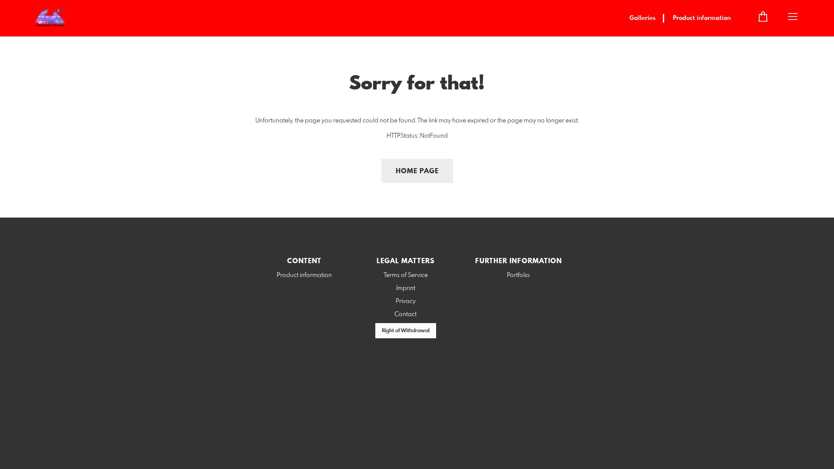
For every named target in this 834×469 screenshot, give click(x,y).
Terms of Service (406, 275)
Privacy (406, 301)
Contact (405, 314)
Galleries (642, 18)
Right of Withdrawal (406, 331)
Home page (417, 171)
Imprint (405, 288)
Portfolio (518, 275)
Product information (702, 18)
